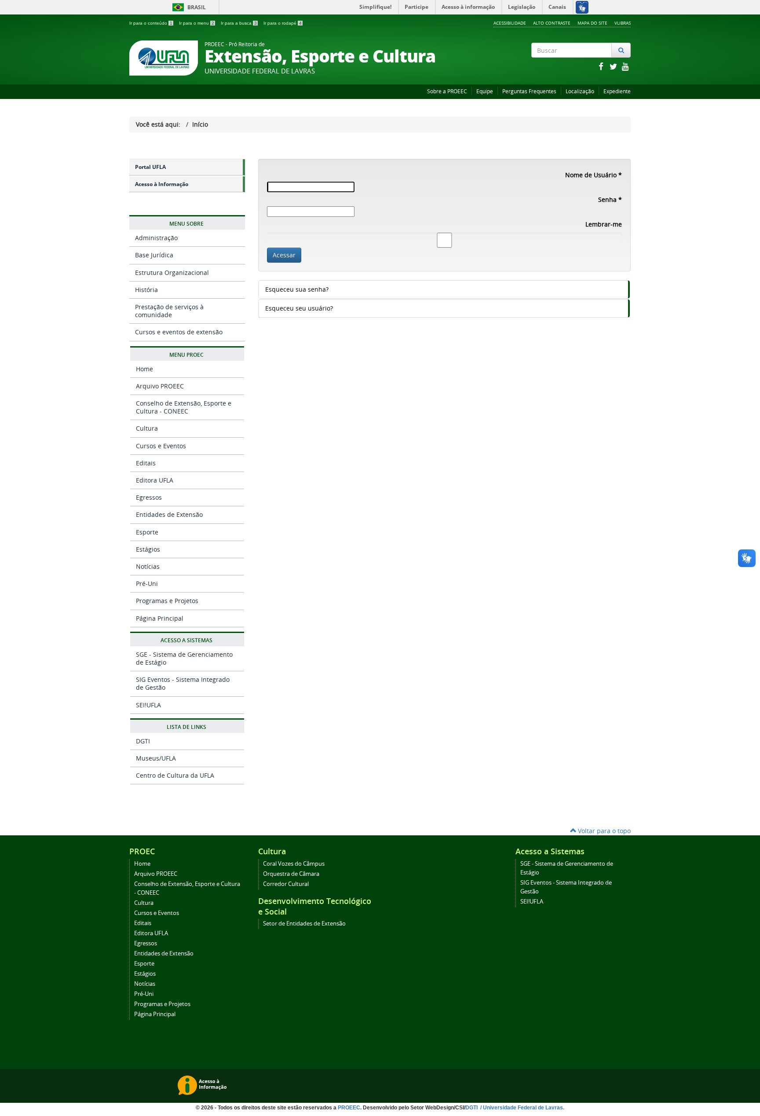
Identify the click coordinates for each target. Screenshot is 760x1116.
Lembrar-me (603, 224)
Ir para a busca (239, 23)
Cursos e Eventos (161, 446)
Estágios (148, 549)
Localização (580, 91)
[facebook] (602, 66)
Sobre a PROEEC (447, 91)
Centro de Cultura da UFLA (175, 775)
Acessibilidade (509, 23)
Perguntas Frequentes (529, 91)
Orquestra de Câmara (291, 874)
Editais (146, 463)
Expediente (617, 91)
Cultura (147, 428)
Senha (610, 199)
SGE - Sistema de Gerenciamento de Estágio (184, 658)
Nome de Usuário (593, 175)
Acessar (284, 255)
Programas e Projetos (167, 600)
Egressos (149, 497)
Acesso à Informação (161, 184)
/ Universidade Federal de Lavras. (521, 1108)
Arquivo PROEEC (160, 386)
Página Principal (159, 618)
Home (144, 369)
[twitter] (614, 66)
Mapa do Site (592, 23)
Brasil (187, 7)
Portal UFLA (150, 167)
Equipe (484, 91)
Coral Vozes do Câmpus (294, 863)
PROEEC (349, 1108)
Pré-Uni (147, 583)
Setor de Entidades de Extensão (304, 923)
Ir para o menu (196, 23)
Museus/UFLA (156, 758)
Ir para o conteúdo (150, 23)
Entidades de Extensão (169, 514)
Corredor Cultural (286, 884)
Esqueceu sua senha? (297, 289)
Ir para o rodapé (282, 23)
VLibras (622, 23)
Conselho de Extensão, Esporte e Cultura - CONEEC (183, 407)
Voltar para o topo (603, 831)
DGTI (143, 741)
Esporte (147, 532)
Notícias (148, 566)
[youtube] (625, 66)
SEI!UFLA (148, 705)
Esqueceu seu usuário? (299, 308)
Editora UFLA (154, 480)
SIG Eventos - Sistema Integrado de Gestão (183, 683)
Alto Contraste (551, 23)
